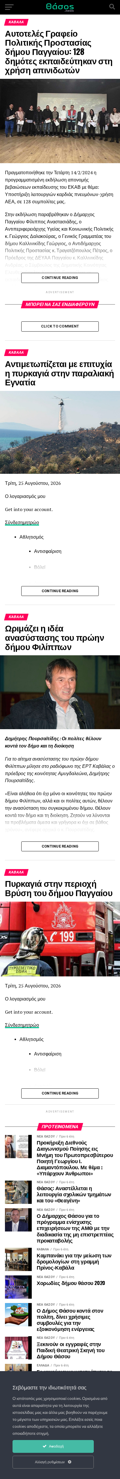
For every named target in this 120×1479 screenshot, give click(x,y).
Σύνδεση (14, 522)
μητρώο (31, 522)
